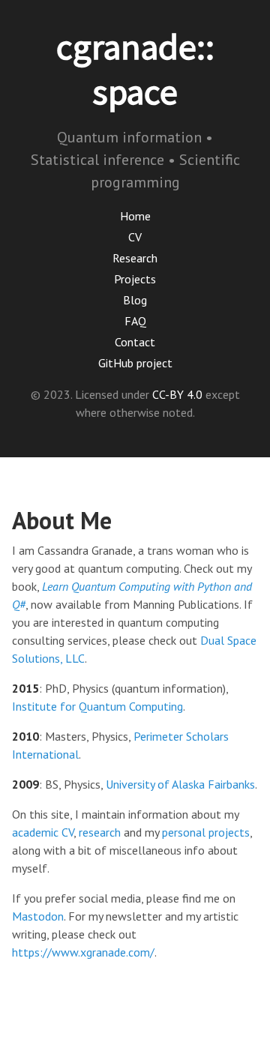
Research (135, 257)
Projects (135, 278)
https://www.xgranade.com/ (83, 952)
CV (135, 236)
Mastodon (38, 916)
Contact (135, 341)
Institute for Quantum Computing (97, 706)
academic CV (43, 832)
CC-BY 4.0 (177, 394)
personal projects (206, 832)
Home (135, 215)
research (100, 832)
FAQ (135, 320)
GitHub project (135, 362)
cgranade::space (135, 69)
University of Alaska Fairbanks (180, 784)
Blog (135, 299)
